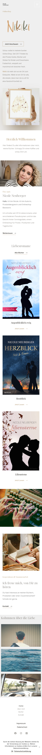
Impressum (21, 723)
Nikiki (5, 72)
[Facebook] (15, 733)
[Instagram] (21, 733)
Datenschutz (22, 727)
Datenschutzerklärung (22, 751)
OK (12, 751)
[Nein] (39, 747)
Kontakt (21, 715)
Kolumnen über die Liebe (18, 618)
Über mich (21, 709)
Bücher (21, 712)
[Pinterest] (27, 733)
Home (21, 706)
